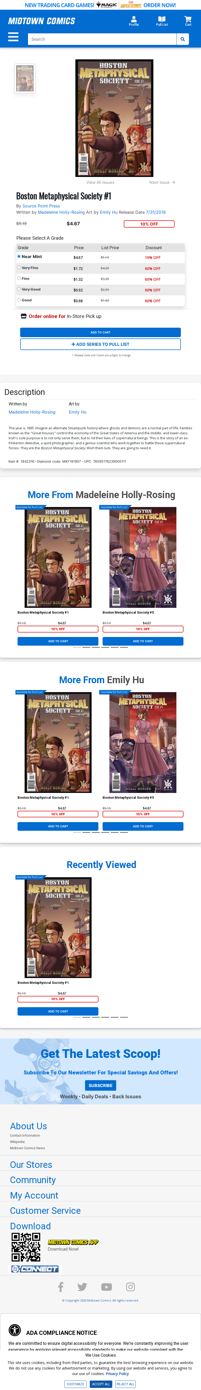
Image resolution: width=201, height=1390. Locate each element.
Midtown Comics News (27, 1148)
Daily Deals (95, 1096)
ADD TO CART (100, 332)
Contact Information (25, 1135)
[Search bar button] (182, 39)
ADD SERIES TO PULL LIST (102, 344)
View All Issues (100, 182)
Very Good (31, 289)
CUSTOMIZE (75, 1384)
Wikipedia (17, 1142)
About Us (28, 1126)
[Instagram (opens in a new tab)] (130, 1290)
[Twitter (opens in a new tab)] (82, 1290)
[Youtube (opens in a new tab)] (107, 1290)
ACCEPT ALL (101, 1384)
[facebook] (61, 1290)
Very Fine (30, 267)
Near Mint (32, 256)
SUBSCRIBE (101, 1085)
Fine (25, 278)
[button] (134, 22)
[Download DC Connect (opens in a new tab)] (102, 1269)
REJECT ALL (125, 1384)
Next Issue (159, 182)
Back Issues (126, 1096)
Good (27, 300)
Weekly (69, 1096)
